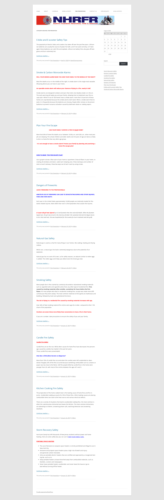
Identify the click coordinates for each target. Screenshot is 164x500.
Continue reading (42, 56)
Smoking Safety (43, 279)
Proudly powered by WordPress (44, 492)
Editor (74, 113)
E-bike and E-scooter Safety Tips (51, 39)
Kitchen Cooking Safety (110, 73)
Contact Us (93, 11)
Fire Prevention (80, 11)
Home (38, 11)
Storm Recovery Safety (47, 429)
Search (106, 61)
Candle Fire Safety (45, 337)
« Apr (109, 54)
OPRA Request (105, 11)
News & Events (66, 11)
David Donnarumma (76, 60)
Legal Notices (117, 11)
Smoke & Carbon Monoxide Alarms (53, 72)
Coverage (55, 11)
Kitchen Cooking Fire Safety (49, 388)
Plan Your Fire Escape (46, 125)
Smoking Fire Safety (109, 78)
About (46, 11)
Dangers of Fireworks (46, 185)
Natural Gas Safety (45, 238)
